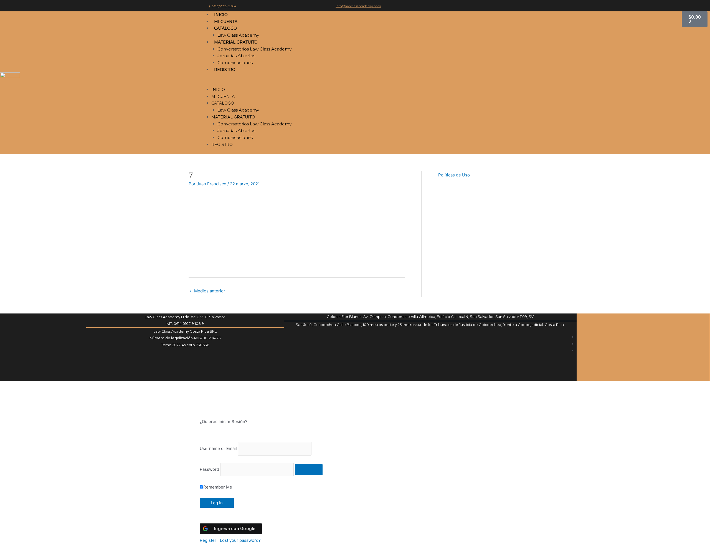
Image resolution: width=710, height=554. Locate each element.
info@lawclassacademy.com (358, 6)
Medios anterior (207, 291)
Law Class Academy (238, 35)
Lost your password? (240, 540)
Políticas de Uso (454, 175)
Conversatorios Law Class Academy (254, 49)
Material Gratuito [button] (236, 42)
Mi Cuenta (225, 21)
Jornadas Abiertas (236, 55)
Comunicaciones (235, 62)
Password (209, 469)
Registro (224, 69)
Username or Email (218, 448)
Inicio (221, 14)
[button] (440, 82)
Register (208, 540)
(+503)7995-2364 (222, 6)
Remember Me (217, 487)
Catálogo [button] (225, 28)
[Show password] (309, 469)
